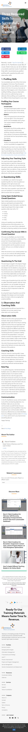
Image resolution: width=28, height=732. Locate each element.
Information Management (8, 652)
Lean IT (3, 657)
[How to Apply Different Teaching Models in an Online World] (14, 561)
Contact (4, 700)
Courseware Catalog (7, 675)
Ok (14, 729)
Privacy (3, 707)
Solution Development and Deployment (12, 667)
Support (4, 687)
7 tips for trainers (17, 63)
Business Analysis (6, 647)
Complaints (4, 710)
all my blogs (7, 428)
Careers (3, 702)
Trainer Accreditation (7, 689)
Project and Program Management (10, 662)
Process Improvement (7, 659)
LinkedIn (4, 448)
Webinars (4, 677)
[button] (10, 718)
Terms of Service (6, 705)
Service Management (7, 664)
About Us (4, 697)
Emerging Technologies (7, 649)
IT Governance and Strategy (8, 654)
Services (4, 684)
